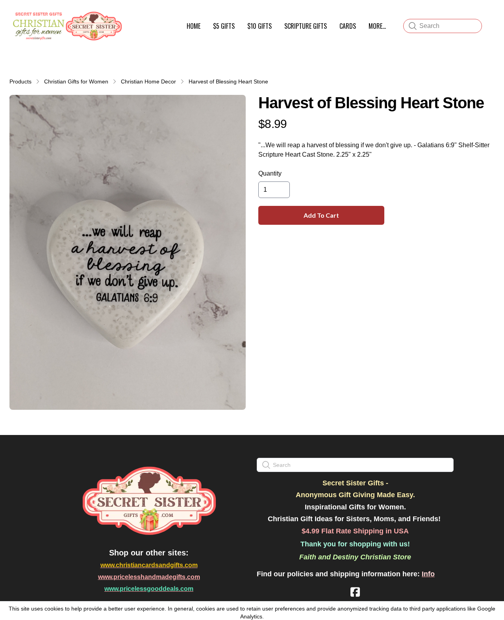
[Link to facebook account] (355, 592)
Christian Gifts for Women (76, 81)
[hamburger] (132, 15)
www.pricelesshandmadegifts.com (149, 577)
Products (20, 81)
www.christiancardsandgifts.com (149, 565)
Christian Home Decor (148, 81)
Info (428, 574)
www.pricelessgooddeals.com (148, 588)
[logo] (66, 26)
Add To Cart (321, 215)
